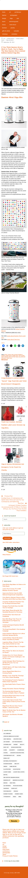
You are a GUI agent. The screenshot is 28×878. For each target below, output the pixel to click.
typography (7, 796)
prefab (16, 791)
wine (20, 796)
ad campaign (7, 733)
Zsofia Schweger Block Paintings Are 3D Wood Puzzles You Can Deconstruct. (13, 662)
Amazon (9, 831)
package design (17, 785)
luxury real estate (18, 772)
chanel (6, 752)
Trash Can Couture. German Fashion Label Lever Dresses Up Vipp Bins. (13, 425)
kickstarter (16, 769)
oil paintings (7, 785)
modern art (7, 780)
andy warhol (7, 739)
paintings (6, 788)
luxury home (7, 772)
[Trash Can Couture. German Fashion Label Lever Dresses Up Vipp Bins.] (14, 413)
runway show (19, 793)
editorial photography (10, 761)
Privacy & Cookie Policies (10, 856)
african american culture (11, 736)
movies (5, 783)
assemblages (7, 744)
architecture (17, 739)
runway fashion (8, 793)
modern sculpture (18, 780)
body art (6, 747)
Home (4, 842)
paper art (14, 788)
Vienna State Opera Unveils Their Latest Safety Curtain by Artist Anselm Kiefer (14, 701)
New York (12, 783)
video (14, 796)
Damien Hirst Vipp (16, 355)
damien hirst (8, 355)
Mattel (5, 774)
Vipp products (10, 40)
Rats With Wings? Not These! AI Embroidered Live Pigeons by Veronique (12, 620)
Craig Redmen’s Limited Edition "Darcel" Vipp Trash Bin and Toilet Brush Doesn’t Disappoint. (14, 381)
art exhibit (7, 741)
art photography (17, 741)
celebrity (12, 750)
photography (7, 791)
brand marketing (16, 747)
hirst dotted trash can (14, 356)
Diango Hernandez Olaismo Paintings (13, 688)
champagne (20, 750)
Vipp (22, 356)
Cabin (5, 750)
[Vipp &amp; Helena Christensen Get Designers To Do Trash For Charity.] (14, 455)
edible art (6, 758)
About (4, 854)
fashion (5, 847)
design (19, 755)
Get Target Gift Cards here (10, 576)
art (4, 38)
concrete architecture (17, 752)
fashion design (8, 763)
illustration (7, 769)
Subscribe (7, 538)
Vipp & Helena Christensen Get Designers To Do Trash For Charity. (12, 467)
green (5, 766)
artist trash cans (9, 354)
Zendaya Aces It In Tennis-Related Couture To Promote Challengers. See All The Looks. (14, 656)
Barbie (16, 744)
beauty (22, 744)
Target (22, 831)
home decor (13, 766)
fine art (16, 763)
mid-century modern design (11, 777)
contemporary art (9, 755)
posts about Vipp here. (13, 339)
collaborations (10, 38)
